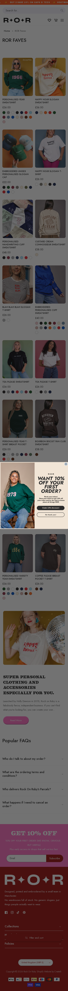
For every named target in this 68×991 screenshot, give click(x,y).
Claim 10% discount (50, 508)
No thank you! (50, 514)
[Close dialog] (66, 464)
